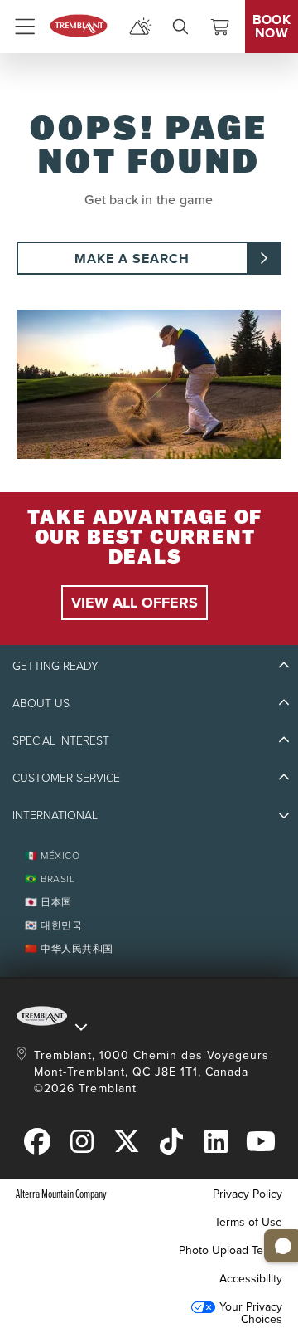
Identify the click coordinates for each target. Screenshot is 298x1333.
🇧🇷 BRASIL (49, 879)
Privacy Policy (247, 1193)
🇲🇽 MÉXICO (52, 855)
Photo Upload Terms (230, 1250)
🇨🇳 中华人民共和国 (69, 948)
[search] (180, 26)
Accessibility (250, 1278)
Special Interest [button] (60, 740)
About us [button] (41, 702)
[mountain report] (141, 26)
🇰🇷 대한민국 (53, 925)
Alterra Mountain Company (61, 1193)
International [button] (55, 815)
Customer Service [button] (66, 777)
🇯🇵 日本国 (48, 902)
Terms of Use (248, 1221)
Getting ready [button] (55, 665)
